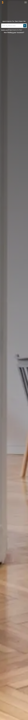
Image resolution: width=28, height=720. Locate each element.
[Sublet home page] (2, 2)
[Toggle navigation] (25, 2)
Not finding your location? (14, 32)
